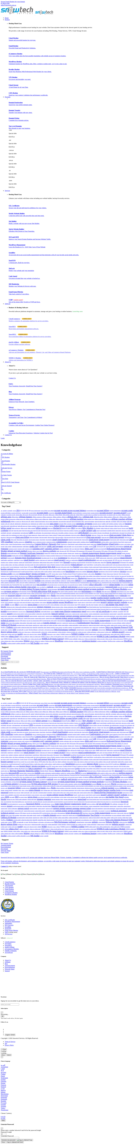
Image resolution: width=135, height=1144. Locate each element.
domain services (120, 555)
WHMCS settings (127, 639)
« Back (3, 695)
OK (2, 1016)
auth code (7, 524)
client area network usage (70, 537)
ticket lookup (91, 620)
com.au (34, 542)
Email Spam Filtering (11, 930)
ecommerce (62, 558)
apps (104, 521)
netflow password (20, 582)
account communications (115, 510)
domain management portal (111, 553)
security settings (107, 602)
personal (94, 591)
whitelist (39, 634)
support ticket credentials (121, 616)
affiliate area (6, 517)
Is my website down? (98, 689)
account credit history (16, 513)
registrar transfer (8, 598)
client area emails (43, 537)
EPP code (117, 560)
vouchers (10, 629)
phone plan (104, 591)
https (47, 569)
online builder (114, 584)
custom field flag (119, 546)
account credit (127, 510)
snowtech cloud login (68, 609)
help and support (40, 567)
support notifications (12, 616)
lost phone (129, 576)
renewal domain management (67, 598)
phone (98, 591)
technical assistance (119, 618)
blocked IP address (66, 528)
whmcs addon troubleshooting (103, 634)
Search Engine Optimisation (105, 600)
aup (6, 1043)
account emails (25, 513)
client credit (5, 539)
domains (18, 558)
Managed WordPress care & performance (13, 1)
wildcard (32, 641)
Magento (13, 578)
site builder (110, 604)
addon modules (66, 515)
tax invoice (107, 618)
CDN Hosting (83, 533)
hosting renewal (113, 567)
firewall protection (81, 562)
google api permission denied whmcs (121, 564)
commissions (61, 542)
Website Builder (112, 629)
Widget (27, 641)
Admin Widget (79, 515)
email (97, 558)
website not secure (82, 632)
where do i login (33, 634)
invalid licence (116, 571)
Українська (4, 1110)
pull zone (102, 593)
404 (27, 510)
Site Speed (119, 604)
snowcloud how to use (116, 607)
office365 (98, 584)
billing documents (94, 526)
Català (3, 1068)
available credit (105, 524)
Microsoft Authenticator (128, 578)
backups (128, 523)
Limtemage (3, 576)
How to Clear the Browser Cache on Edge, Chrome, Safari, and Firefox (54, 681)
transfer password (73, 623)
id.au (56, 569)
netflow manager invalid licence (8, 582)
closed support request (34, 539)
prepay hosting (23, 593)
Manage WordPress (62, 578)
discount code (63, 551)
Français (3, 1085)
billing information (109, 526)
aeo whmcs (118, 515)
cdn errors (71, 533)
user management (77, 627)
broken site (107, 528)
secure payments (35, 602)
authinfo (41, 524)
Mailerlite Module (44, 578)
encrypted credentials (107, 560)
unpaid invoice (36, 625)
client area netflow (59, 537)
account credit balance (6, 513)
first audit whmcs (96, 562)
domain (4, 553)
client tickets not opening (22, 539)
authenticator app (35, 524)
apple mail (68, 521)
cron (73, 546)
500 (30, 510)
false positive (50, 562)
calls (94, 530)
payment (131, 587)
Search (4, 664)
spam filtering (65, 611)
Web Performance (61, 629)
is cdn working (91, 574)
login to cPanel (110, 576)
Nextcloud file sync (96, 582)
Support (7, 971)
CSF (94, 546)
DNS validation (118, 551)
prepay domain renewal (13, 593)
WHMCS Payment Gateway (53, 639)
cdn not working (93, 533)
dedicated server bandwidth (99, 549)
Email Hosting (9, 889)
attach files (108, 521)
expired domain (28, 562)
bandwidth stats (13, 526)
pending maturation (68, 591)
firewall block (73, 562)
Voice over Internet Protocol (116, 627)
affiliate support (59, 519)
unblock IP (128, 623)
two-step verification (116, 623)
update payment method (94, 625)
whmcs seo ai (81, 639)
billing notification (124, 526)
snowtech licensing (115, 609)
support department (104, 614)
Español (3, 1104)
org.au (37, 587)
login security (103, 576)
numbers (80, 584)
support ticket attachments (109, 616)
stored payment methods (30, 614)
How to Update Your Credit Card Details (62, 684)
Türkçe (3, 1108)
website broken (101, 629)
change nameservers (32, 535)
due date (56, 558)
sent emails (12, 604)
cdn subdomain (105, 533)
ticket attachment (61, 620)
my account (83, 580)
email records (51, 560)
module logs (63, 580)
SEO (17, 604)
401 (23, 510)
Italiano (3, 1092)
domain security (113, 555)
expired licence (35, 562)
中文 (2, 1070)
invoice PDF (48, 574)
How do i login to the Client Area (61, 677)
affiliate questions (30, 519)
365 (21, 510)
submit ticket (39, 614)
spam (57, 611)
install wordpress (48, 571)
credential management (17, 546)
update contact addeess (63, 625)
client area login (51, 537)
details (57, 551)
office (91, 584)
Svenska (3, 1106)
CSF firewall (100, 546)
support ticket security (40, 618)
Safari (22, 600)
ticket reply (126, 620)
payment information (52, 589)
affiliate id (80, 517)
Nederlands (4, 1078)
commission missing (41, 542)
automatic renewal (97, 524)
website (95, 629)
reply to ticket (78, 598)
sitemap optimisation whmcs (70, 607)
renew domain (34, 598)
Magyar (3, 1090)
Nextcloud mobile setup (6, 584)
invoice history (25, 573)
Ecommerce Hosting (11, 892)
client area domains (34, 537)
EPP (114, 560)
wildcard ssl (37, 641)
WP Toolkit (35, 643)
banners (47, 526)
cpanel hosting (102, 544)
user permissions (85, 627)
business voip (77, 530)
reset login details (125, 598)
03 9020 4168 (5, 3)
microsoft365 (13, 580)
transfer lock (65, 623)
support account (75, 614)
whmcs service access (118, 639)
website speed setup (12, 634)
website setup (128, 632)
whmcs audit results (115, 634)
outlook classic (57, 587)
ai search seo (18, 521)
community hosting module (73, 542)
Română (3, 1101)
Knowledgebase (10, 967)
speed (84, 611)
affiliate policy (115, 517)
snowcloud (81, 607)
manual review (74, 578)
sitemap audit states (31, 607)
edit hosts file (73, 558)
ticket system (9, 623)
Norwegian (4, 1096)
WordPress (59, 641)
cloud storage (104, 539)
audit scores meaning (122, 521)
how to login (21, 569)
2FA (18, 510)
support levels (4, 616)
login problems (96, 576)
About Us (8, 362)
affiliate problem (123, 517)
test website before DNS (36, 620)
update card (46, 625)
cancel (98, 530)
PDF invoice (53, 591)
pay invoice (125, 587)
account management (63, 513)
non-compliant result (27, 584)
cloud (54, 539)
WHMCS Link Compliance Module (111, 636)
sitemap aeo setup (11, 607)
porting (131, 591)
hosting (76, 567)
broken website (113, 528)
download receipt (46, 558)
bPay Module (87, 528)
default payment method (17, 551)
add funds (39, 515)
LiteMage (44, 576)
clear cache (106, 535)
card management (16, 533)
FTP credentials (130, 562)
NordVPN (8, 928)
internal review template (80, 571)
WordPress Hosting (11, 894)
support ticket (85, 616)
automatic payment (71, 524)
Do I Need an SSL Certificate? (79, 673)
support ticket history (9, 618)
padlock (64, 587)
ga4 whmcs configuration (18, 564)
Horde (71, 567)
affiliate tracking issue (89, 519)
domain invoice (78, 553)
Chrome (99, 535)
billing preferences (16, 528)
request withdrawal (85, 598)
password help (92, 587)
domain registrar (75, 555)
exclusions (15, 562)
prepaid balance (4, 593)
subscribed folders (46, 614)
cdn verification (128, 533)
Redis (53, 595)
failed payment (43, 562)
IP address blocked (67, 574)
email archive (110, 558)
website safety (108, 632)
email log (37, 560)
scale (31, 600)
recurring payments (38, 595)
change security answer (43, 535)
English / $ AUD (10, 1035)
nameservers (92, 580)
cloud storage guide (114, 539)
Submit (9, 1055)
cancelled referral (111, 530)
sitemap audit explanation (21, 607)
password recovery (100, 587)
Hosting (7, 19)
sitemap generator (44, 607)
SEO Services (9, 925)
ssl (97, 611)
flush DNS (103, 562)
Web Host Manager (33, 629)
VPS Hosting (9, 885)
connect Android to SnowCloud (116, 542)
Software (7, 304)
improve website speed (85, 569)
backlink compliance (113, 524)
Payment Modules (120, 589)
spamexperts (76, 611)
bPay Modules (96, 528)
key (102, 574)
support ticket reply (18, 618)
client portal (13, 539)
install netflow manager (123, 569)
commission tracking (51, 542)
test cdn (28, 620)
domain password (59, 555)
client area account (10, 537)
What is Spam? (59, 693)
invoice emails (15, 574)
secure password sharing (25, 602)
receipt (124, 593)
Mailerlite (21, 578)
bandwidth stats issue (23, 526)
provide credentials (88, 593)
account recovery (106, 513)
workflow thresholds (21, 643)
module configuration (46, 580)
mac (8, 578)
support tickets (61, 618)
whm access (50, 634)
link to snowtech (35, 576)
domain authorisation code (13, 553)
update (41, 625)
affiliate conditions (57, 517)
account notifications (77, 513)
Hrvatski (3, 1072)
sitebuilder (126, 604)
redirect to (48, 595)
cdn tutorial (122, 533)
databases (82, 549)
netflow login (115, 580)
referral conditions (60, 595)
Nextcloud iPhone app (127, 582)
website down (11, 632)
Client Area (126, 535)
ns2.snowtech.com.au (73, 584)
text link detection (46, 620)
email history (11, 560)
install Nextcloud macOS (15, 571)
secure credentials (9, 602)
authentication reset (25, 524)
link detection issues (23, 576)
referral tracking (107, 595)
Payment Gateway (40, 589)
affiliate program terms (10, 519)
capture (132, 530)
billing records (24, 528)
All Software (9, 952)
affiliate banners (25, 517)
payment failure (25, 589)
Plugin (113, 591)
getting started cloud (65, 564)
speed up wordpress (91, 611)
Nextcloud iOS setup (106, 582)
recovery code (4, 595)
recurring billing (14, 595)
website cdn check (123, 629)
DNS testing (111, 551)
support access (68, 614)
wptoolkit (46, 643)
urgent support (58, 627)
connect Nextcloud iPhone (28, 544)
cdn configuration (37, 533)
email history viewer (18, 560)
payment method (82, 589)
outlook (50, 587)
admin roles (73, 515)
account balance (79, 510)
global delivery (77, 564)
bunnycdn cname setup (27, 530)
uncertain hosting (21, 625)
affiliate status (52, 519)
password (86, 587)
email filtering (126, 558)
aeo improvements (102, 515)
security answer (81, 602)
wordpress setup (120, 641)
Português (4, 1097)
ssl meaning (120, 611)
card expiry (9, 533)
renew (19, 598)
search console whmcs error (59, 600)
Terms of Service (10, 1041)
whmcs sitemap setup (6, 641)
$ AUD (3, 1116)
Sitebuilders (8, 923)
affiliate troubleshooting (100, 519)
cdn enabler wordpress (63, 533)
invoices (60, 574)
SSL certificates (113, 611)
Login (3, 438)
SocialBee (8, 927)
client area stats (105, 537)
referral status (97, 595)
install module (114, 569)
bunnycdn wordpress (69, 530)
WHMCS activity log (66, 634)
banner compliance (32, 526)
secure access (126, 600)
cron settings (85, 546)
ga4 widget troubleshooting (40, 564)
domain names (30, 555)
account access (67, 510)
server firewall (41, 604)
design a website (49, 551)
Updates (9, 627)
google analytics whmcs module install (103, 564)
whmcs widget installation (17, 641)
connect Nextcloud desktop (15, 544)
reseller (94, 598)
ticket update (30, 623)
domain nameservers (41, 555)
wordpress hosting (89, 641)
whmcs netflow (16, 639)
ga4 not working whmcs (6, 564)
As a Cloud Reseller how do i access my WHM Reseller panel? (48, 672)
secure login (16, 602)
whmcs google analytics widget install (87, 636)
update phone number (105, 625)
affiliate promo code (20, 519)
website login (44, 632)
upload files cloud (42, 627)
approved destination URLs (77, 521)
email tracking (74, 560)
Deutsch (3, 1087)
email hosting (29, 560)
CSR (104, 546)
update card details (53, 625)
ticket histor (85, 620)
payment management (66, 589)
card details (3, 533)
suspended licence (86, 618)
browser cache (125, 528)
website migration (62, 632)
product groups (46, 593)
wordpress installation (102, 641)
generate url (58, 564)
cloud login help (78, 539)
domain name (6, 555)
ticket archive (54, 620)
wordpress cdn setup (68, 641)
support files (120, 614)
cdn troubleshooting (114, 533)
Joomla (98, 573)
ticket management (102, 620)
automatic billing (63, 524)
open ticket (31, 587)
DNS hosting (72, 551)
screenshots (49, 600)
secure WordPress (66, 602)
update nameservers (83, 625)
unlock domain (28, 625)
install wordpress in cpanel (59, 571)
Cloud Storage (9, 891)
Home (7, 18)
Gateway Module (51, 564)
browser (119, 528)
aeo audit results (87, 515)
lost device (116, 576)
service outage (63, 604)
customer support (52, 548)
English (3, 1079)
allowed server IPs (26, 521)
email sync (68, 560)
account (57, 510)
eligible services (80, 558)
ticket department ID (74, 620)
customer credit (20, 549)
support (61, 613)
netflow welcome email (41, 582)
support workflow (75, 618)
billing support (42, 528)
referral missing (80, 595)
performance (86, 591)
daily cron (71, 549)
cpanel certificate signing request (82, 544)
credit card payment (55, 546)
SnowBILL (8, 945)
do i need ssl (125, 551)
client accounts (115, 535)
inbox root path (106, 569)
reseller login (115, 598)
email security (60, 560)
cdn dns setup (54, 533)
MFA (113, 578)
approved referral (99, 521)
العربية (3, 1065)
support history (127, 614)
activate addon (19, 515)
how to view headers (29, 569)
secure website (52, 602)
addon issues (52, 515)
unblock (124, 623)
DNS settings (104, 551)
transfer (34, 623)
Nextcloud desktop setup (86, 582)
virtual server (95, 627)
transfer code (40, 623)
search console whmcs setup (72, 600)
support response (72, 616)
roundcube (11, 600)
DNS (68, 551)
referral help (68, 595)
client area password (81, 537)
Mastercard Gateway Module (94, 578)
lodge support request (69, 576)
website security (118, 632)
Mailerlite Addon (33, 578)
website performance (92, 632)
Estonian (3, 1081)
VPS (14, 629)
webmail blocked (80, 629)
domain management (90, 553)
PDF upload (61, 591)
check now (94, 535)
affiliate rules (45, 519)
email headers (4, 560)
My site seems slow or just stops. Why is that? (67, 690)
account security (120, 513)
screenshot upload (42, 600)
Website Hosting (27, 632)
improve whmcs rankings (97, 569)
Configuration (95, 542)
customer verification (64, 549)
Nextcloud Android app (64, 582)
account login (51, 513)
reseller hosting (103, 598)
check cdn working (75, 535)
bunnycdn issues (45, 530)
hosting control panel (94, 567)
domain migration (126, 553)
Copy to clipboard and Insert (15, 1142)
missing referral (31, 580)
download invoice (34, 558)
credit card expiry (42, 546)
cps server (121, 544)
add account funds (33, 515)
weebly (20, 634)
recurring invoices (25, 595)
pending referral (77, 591)
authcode (12, 524)
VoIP (6, 932)
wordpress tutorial (11, 643)
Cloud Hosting (9, 882)
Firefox (61, 562)
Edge (69, 558)
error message (126, 560)
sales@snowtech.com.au (8, 5)
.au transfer (9, 510)
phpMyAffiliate (9, 947)
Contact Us (12, 378)
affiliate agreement (126, 515)
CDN (31, 533)
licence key (116, 574)
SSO (125, 611)
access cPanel (44, 510)
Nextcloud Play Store (17, 584)
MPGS (78, 580)
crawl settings (127, 544)
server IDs (47, 604)
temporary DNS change (20, 620)
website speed (4, 634)
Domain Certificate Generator (32, 553)
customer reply (38, 548)
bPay (73, 528)
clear (102, 535)
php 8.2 (109, 591)
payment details (15, 589)
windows (42, 641)
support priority (41, 616)
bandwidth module (5, 526)
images (75, 569)
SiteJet (3, 607)
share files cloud (89, 604)
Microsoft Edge (4, 580)
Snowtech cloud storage (79, 609)
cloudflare (9, 542)
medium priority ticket (106, 578)
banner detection (41, 526)
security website (120, 602)
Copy (30, 1140)
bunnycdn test (60, 530)
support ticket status (50, 618)
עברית (3, 1088)
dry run (51, 558)
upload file (35, 627)
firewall (66, 562)
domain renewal (102, 555)
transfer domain (49, 623)
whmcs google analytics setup (71, 636)
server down (32, 604)
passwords (120, 587)
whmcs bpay (14, 636)
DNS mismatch (88, 551)
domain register (67, 555)
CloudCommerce (10, 942)
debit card (89, 548)
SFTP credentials (81, 604)
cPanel (58, 544)
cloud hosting (62, 539)
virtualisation (102, 627)
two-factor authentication (105, 623)
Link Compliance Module (12, 576)
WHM (44, 634)
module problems (71, 580)
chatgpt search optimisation (64, 535)
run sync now (17, 600)
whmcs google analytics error (57, 636)
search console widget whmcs (87, 600)
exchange (11, 562)
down (24, 558)
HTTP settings (42, 569)
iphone (85, 574)
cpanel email (93, 544)
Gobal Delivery (90, 564)
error (121, 560)
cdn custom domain (46, 533)
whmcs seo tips (108, 639)
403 (25, 510)
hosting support (7, 569)
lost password (123, 576)
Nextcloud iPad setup (117, 582)
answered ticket (62, 521)
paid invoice (72, 587)
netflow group (108, 580)
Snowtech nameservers (12, 611)
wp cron (28, 643)
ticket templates (15, 623)
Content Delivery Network (45, 544)
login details (83, 576)
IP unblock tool (80, 574)
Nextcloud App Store (75, 582)
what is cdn (26, 634)
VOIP (130, 627)
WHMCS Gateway (45, 636)
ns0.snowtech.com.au (52, 584)
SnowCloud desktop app (105, 607)
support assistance (84, 614)
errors (6, 562)
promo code (59, 593)
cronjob (90, 546)
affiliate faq (64, 517)
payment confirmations (6, 589)
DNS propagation (97, 551)
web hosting (41, 629)
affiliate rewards (38, 519)
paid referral (81, 587)
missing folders (23, 580)
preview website (31, 593)
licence (104, 574)
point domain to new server (123, 591)
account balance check (91, 510)
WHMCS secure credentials (71, 639)
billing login (117, 526)
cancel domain (103, 530)
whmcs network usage (36, 639)
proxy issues (96, 593)
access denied (51, 510)
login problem (89, 576)
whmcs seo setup (101, 639)
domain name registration (18, 555)
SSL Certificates (10, 920)
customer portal (28, 549)
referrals (123, 595)
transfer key (59, 623)
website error (21, 632)
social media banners (45, 611)
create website (8, 546)
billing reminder (31, 528)
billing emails (101, 526)
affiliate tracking (77, 519)
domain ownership (50, 555)
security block (88, 602)
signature (96, 604)
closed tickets (49, 539)
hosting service (120, 567)
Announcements (10, 965)
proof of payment (80, 593)
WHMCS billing (5, 636)
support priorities (33, 616)
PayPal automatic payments (24, 591)
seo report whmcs (23, 604)
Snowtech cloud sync (106, 609)
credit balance (26, 546)
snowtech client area (37, 609)
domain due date (55, 553)
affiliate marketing (108, 517)
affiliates (13, 521)
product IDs (53, 593)
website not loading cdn (71, 632)
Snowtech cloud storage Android (93, 609)
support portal (23, 616)
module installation (55, 580)
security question (96, 602)
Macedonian (4, 1094)
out (46, 587)
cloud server (93, 539)
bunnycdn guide (37, 530)
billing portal (6, 528)
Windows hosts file (49, 641)
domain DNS (47, 553)
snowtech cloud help (58, 609)
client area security (93, 537)
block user (50, 528)
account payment (86, 513)
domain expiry (71, 553)
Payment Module (108, 589)
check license (85, 535)
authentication (18, 524)
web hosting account (49, 629)
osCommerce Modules (12, 949)
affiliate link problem (98, 517)
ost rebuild (42, 587)
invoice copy (129, 571)
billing (56, 526)
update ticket (125, 625)
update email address (74, 625)
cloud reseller (85, 539)
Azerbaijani (4, 1067)
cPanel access (64, 544)
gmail (84, 564)
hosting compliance (84, 567)
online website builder (18, 587)
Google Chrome (23, 567)
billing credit (77, 526)
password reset (111, 587)
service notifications (55, 604)
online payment (124, 584)
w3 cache (26, 629)
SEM (7, 604)
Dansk (3, 1076)
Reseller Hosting (10, 884)
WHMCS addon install (90, 634)
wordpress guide (78, 641)
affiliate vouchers (118, 519)
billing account (66, 526)
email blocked (116, 558)
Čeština (3, 1074)
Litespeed (51, 576)
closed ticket (42, 539)
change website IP (53, 535)
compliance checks (84, 542)
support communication (94, 614)
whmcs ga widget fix (24, 636)
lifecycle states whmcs (124, 574)
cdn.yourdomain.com (14, 535)
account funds (42, 513)
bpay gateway (79, 528)
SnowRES (8, 943)
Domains (7, 97)
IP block (74, 574)
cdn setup (99, 533)
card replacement (24, 533)
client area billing (22, 537)
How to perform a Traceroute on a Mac (73, 686)
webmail (72, 629)
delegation (29, 551)
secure (119, 600)
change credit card (23, 535)
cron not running (78, 546)
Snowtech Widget (33, 611)
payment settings (11, 591)
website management (52, 632)
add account (25, 515)
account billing (103, 510)
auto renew (54, 523)
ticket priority (114, 620)
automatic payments (84, 523)
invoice (123, 571)
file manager (56, 562)
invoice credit (6, 573)
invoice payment (38, 573)
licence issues (110, 574)
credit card (33, 546)
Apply (3, 1120)
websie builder (87, 629)
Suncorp (54, 613)
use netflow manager (67, 627)
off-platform (86, 584)
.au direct (5, 510)
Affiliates (7, 962)
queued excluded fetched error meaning (113, 593)
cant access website (125, 530)
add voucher (45, 515)
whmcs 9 (58, 634)
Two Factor (95, 623)
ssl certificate (104, 611)
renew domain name (45, 598)
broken (102, 528)
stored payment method (18, 614)
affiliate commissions (47, 517)
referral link (73, 595)
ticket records (120, 620)
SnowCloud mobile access (18, 609)
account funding (32, 513)
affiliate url (108, 519)
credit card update (67, 546)
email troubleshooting (87, 560)
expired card (21, 562)
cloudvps (28, 542)
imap (78, 569)
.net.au (14, 510)
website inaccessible (36, 632)
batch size (51, 526)
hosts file (16, 569)
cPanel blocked (71, 544)
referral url (117, 595)
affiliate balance (15, 517)
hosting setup (127, 567)
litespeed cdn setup (59, 576)
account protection (95, 513)
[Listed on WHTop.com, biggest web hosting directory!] (8, 912)
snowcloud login (7, 609)
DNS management (80, 551)
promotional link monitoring (68, 593)
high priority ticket (65, 567)
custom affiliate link (110, 546)
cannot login (118, 530)
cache (83, 530)
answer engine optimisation (52, 521)
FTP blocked (123, 562)
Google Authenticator (14, 567)
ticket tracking (23, 623)
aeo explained (94, 515)
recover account (130, 593)
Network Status (9, 969)
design (40, 551)
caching (89, 530)
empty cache (99, 560)
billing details (86, 526)
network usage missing (52, 582)
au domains (113, 521)
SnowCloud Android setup (92, 607)
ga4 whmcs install (29, 564)
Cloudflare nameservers (18, 542)
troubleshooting (83, 623)
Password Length (6, 1132)
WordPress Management (12, 921)
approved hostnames (89, 521)
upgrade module (17, 627)
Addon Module (58, 515)
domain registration (87, 555)
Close (3, 1055)
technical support (8, 620)
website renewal (100, 632)
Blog (6, 964)
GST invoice (31, 567)
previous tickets (38, 593)
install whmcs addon (39, 571)
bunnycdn (11, 530)
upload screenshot (51, 627)
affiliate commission (37, 517)
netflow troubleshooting (30, 582)
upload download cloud (26, 627)
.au (1, 510)
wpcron (41, 643)
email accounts (103, 558)
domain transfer (11, 558)
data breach (77, 549)
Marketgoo (82, 578)
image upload (70, 569)
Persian (3, 1083)
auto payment (46, 524)
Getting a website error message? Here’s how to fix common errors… (65, 674)
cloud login (71, 539)
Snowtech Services (22, 611)
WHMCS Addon (77, 634)
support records (49, 616)
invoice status (55, 574)
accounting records (10, 515)
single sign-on (102, 604)
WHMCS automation (125, 634)
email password (43, 560)
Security (75, 602)
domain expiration (63, 553)
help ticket (58, 567)
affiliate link (88, 517)
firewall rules (89, 562)
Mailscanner (51, 578)
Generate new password (8, 1140)
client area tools (128, 537)
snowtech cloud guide (48, 609)
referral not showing (89, 595)
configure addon (105, 542)
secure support (42, 602)
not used (35, 584)
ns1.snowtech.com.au (63, 584)
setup (76, 604)
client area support (116, 537)
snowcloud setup (29, 609)
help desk (51, 567)
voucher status (4, 629)
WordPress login (111, 641)
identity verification (62, 569)
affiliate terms (66, 519)
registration (15, 598)
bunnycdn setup (53, 530)
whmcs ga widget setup (35, 636)
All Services (8, 934)
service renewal (70, 604)
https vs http (52, 569)
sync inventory (101, 618)
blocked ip (57, 528)
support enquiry (113, 614)
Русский (3, 1103)
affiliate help (72, 517)
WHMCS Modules (8, 639)
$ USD (3, 1118)
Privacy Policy (9, 1045)
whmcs (54, 634)
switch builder (94, 618)
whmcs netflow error (25, 639)
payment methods (97, 589)
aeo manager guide (111, 515)
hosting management (104, 567)
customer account (13, 549)
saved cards (26, 600)
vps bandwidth (20, 629)
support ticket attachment (97, 616)
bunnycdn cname (18, 530)
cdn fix (75, 533)
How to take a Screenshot (94, 688)
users (90, 627)
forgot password (112, 562)
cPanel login (114, 544)
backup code (122, 524)
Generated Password (7, 1136)
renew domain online (55, 598)
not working (42, 584)
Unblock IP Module (9, 625)
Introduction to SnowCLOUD (106, 571)
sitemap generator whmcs (57, 607)
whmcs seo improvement (90, 639)
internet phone (92, 571)
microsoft (119, 578)
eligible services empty (90, 558)
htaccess (37, 569)
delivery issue (36, 551)
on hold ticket (105, 584)
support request (59, 616)
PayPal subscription (39, 591)
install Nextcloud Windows (27, 571)
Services (7, 190)
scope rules (35, 600)
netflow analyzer (101, 580)
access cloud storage (35, 510)
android (32, 521)
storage (10, 613)
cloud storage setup (123, 539)
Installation (70, 571)
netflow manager (125, 580)
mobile (38, 580)
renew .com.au (25, 598)
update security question (116, 625)
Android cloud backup (40, 521)
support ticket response (29, 618)
